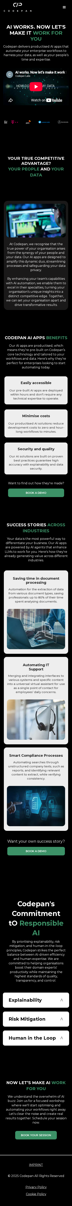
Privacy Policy (36, 1187)
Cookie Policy (36, 1194)
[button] (64, 7)
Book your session (36, 1135)
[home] (17, 7)
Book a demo (36, 493)
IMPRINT (36, 1165)
